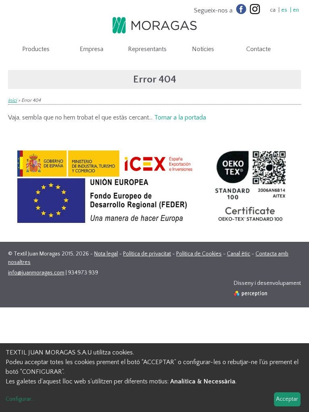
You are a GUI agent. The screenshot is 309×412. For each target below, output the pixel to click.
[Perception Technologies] (251, 294)
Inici (12, 100)
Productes (35, 49)
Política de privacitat (147, 254)
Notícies (203, 49)
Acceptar (287, 399)
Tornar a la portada (180, 117)
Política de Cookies (199, 254)
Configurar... (20, 399)
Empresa (91, 49)
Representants (147, 49)
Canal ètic (238, 254)
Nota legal (106, 254)
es (284, 10)
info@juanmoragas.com (36, 273)
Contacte (258, 49)
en (296, 10)
